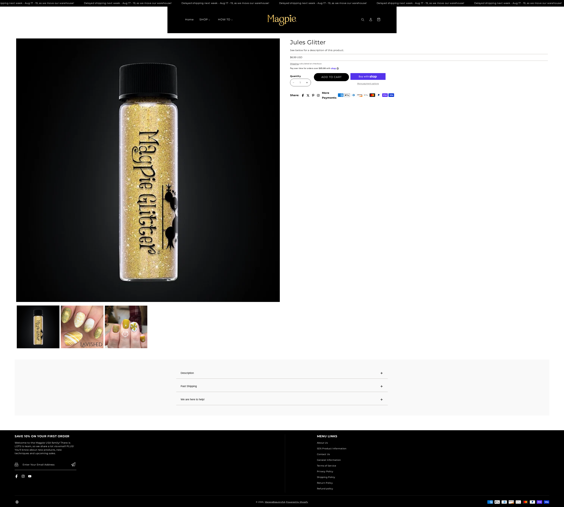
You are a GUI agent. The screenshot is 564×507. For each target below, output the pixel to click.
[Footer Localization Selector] (17, 502)
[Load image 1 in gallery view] (38, 327)
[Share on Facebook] (302, 95)
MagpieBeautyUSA (275, 502)
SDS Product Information (331, 448)
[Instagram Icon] (23, 477)
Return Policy (325, 482)
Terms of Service (326, 465)
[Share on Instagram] (318, 95)
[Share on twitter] (308, 95)
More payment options (368, 83)
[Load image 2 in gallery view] (82, 327)
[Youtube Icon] (30, 477)
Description (187, 373)
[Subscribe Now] (73, 464)
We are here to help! (193, 399)
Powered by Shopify (297, 502)
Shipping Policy (326, 477)
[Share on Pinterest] (313, 95)
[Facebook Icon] (16, 477)
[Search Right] (363, 19)
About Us (322, 442)
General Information (329, 460)
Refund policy (325, 488)
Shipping (294, 64)
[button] (378, 19)
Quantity (295, 76)
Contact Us (323, 454)
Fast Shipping (189, 386)
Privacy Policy (325, 471)
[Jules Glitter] (148, 170)
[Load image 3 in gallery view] (126, 327)
